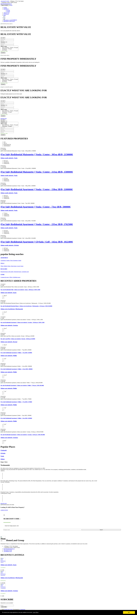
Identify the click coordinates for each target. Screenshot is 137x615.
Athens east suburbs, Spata (8, 292)
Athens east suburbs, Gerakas (9, 325)
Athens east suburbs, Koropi (9, 342)
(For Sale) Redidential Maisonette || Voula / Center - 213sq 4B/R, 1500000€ (37, 172)
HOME (5, 7)
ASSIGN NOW (4, 510)
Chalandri (4, 450)
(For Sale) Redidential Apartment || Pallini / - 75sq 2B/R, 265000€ (16, 352)
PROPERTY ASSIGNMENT (10, 20)
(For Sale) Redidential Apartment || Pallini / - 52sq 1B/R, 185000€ (16, 418)
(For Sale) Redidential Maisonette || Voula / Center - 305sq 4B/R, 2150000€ (37, 154)
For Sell (8, 10)
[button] (3, 118)
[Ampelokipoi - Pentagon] (9, 48)
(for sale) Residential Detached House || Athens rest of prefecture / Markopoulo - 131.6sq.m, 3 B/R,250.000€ (26, 306)
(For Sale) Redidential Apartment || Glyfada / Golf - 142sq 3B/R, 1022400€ (37, 241)
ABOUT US (6, 12)
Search (101, 529)
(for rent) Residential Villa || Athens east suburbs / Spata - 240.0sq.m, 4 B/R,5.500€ (20, 289)
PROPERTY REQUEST (9, 21)
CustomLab (22, 609)
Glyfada (3, 453)
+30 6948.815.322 (7, 551)
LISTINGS (6, 9)
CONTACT (6, 14)
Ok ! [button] (129, 612)
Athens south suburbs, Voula (9, 158)
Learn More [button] (35, 612)
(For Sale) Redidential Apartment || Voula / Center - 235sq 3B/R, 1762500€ (37, 224)
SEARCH (3, 52)
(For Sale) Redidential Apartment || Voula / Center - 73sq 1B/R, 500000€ (36, 206)
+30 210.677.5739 (5, 1)
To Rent (8, 11)
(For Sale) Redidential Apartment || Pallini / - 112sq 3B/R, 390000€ (17, 369)
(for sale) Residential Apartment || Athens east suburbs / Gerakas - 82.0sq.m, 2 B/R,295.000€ (23, 434)
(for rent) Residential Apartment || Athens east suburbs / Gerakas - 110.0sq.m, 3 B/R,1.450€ (22, 322)
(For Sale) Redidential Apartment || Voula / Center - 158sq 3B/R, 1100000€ (37, 189)
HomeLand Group (8, 609)
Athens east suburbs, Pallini (9, 355)
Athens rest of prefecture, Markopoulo (12, 309)
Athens (3, 459)
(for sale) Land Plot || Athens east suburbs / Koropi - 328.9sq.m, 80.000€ (18, 338)
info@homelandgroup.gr (6, 3)
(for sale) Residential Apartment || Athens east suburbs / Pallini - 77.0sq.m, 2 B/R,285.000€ (22, 385)
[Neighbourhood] (9, 122)
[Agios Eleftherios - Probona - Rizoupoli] (9, 47)
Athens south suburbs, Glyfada (10, 245)
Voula (2, 456)
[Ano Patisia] (9, 50)
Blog (4, 15)
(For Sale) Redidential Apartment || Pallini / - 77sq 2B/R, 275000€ (16, 401)
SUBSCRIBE (4, 607)
